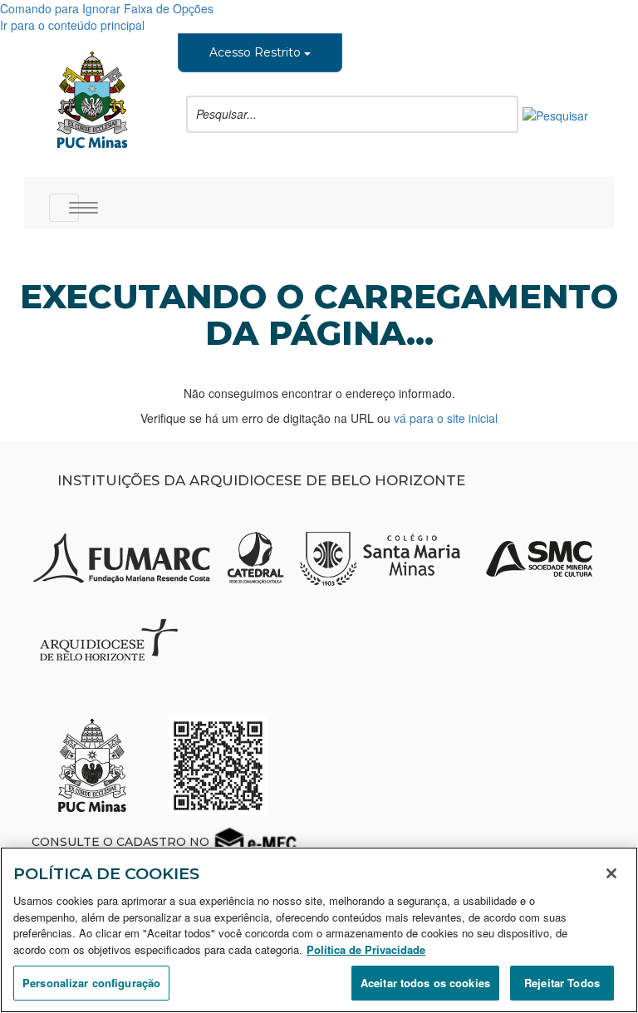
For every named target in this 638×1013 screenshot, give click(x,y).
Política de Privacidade (366, 949)
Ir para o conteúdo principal (72, 25)
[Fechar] (611, 873)
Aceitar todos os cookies (425, 983)
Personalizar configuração (91, 983)
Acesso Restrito (256, 52)
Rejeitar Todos (562, 983)
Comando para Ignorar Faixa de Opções (106, 8)
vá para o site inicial (446, 418)
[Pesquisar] (555, 114)
